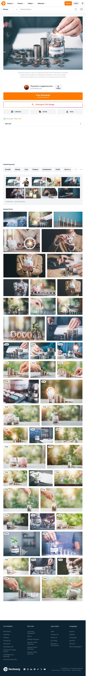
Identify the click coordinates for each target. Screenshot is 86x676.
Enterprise (7, 640)
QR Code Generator (6, 659)
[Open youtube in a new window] (45, 670)
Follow (58, 88)
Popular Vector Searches (32, 642)
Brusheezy (7, 630)
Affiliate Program (33, 638)
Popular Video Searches (32, 652)
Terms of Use (56, 671)
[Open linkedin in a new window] (31, 670)
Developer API (8, 646)
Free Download (43, 96)
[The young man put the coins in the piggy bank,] (62, 587)
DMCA (29, 635)
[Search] (76, 9)
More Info (8, 123)
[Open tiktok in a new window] (38, 670)
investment (47, 168)
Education (6, 643)
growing (67, 168)
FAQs (51, 630)
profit (58, 168)
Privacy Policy (66, 671)
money (17, 168)
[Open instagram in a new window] (28, 670)
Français (71, 643)
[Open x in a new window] (41, 670)
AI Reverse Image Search (9, 649)
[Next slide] (77, 168)
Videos (30, 3)
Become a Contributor (54, 643)
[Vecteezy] (3, 3)
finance (35, 168)
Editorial (41, 3)
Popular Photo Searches (32, 647)
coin (26, 168)
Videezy (6, 636)
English (70, 630)
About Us (53, 636)
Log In (76, 3)
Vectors (10, 3)
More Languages (74, 645)
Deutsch (71, 640)
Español (70, 633)
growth (7, 168)
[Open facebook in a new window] (24, 670)
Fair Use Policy (76, 671)
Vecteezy (6, 633)
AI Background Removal (8, 654)
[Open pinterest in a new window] (34, 670)
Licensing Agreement (31, 631)
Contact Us (53, 633)
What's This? (18, 119)
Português (71, 636)
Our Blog (53, 640)
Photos (20, 3)
